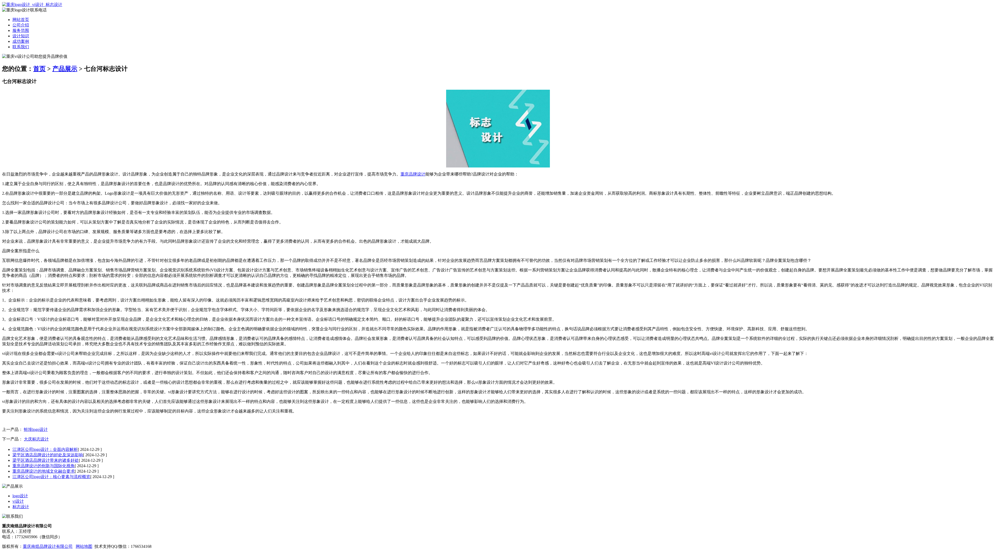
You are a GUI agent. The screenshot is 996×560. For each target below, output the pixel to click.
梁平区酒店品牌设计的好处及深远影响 (47, 455)
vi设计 (18, 501)
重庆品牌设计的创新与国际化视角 (43, 466)
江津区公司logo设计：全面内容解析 (45, 449)
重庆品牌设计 (412, 174)
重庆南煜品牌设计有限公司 (48, 546)
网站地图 (84, 546)
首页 (39, 68)
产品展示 (64, 68)
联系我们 (20, 47)
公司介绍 (20, 25)
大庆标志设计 (36, 439)
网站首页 (20, 19)
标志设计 (20, 507)
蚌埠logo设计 (36, 429)
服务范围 (20, 30)
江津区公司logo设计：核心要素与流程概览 (51, 476)
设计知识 (20, 36)
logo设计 (20, 496)
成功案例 (20, 41)
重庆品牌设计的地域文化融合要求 (43, 471)
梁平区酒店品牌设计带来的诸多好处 (45, 460)
